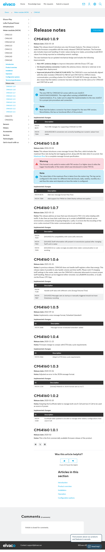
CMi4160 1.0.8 (10, 89)
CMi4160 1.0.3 (10, 105)
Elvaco (7, 12)
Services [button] (6, 135)
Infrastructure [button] (8, 27)
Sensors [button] (6, 124)
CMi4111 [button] (8, 49)
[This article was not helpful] (73, 461)
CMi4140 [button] (8, 56)
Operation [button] (9, 74)
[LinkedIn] (44, 444)
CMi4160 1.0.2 (10, 109)
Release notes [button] (10, 83)
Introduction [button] (10, 64)
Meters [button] (6, 128)
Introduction (62, 482)
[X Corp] (40, 444)
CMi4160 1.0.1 (10, 112)
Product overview (65, 486)
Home (22, 4)
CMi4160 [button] (8, 60)
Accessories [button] (7, 131)
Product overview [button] (11, 67)
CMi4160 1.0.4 (10, 102)
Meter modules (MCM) (21, 12)
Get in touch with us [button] (11, 142)
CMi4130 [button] (8, 53)
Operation (62, 494)
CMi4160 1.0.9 (10, 86)
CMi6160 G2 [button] (10, 42)
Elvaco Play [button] (7, 19)
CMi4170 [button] (8, 116)
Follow (97, 30)
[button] (89, 4)
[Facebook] (35, 444)
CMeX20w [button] (9, 120)
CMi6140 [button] (8, 38)
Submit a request (62, 4)
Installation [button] (9, 70)
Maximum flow (39, 156)
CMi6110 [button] (8, 35)
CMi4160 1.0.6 (10, 96)
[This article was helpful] (64, 461)
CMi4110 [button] (8, 46)
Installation (62, 490)
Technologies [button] (8, 139)
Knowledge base (34, 4)
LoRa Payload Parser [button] (11, 23)
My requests (48, 4)
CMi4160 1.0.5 (10, 99)
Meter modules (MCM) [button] (12, 30)
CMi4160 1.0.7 (10, 93)
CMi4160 (37, 12)
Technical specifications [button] (13, 80)
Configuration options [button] (13, 77)
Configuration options (66, 498)
